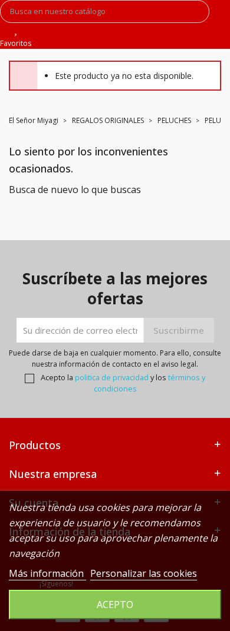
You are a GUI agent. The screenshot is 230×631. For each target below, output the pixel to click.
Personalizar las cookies (143, 573)
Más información (47, 573)
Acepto (115, 604)
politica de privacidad (112, 377)
